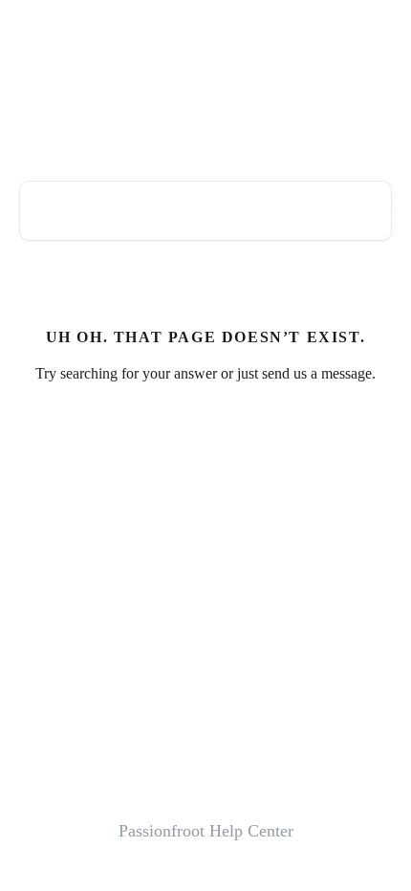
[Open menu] (374, 34)
